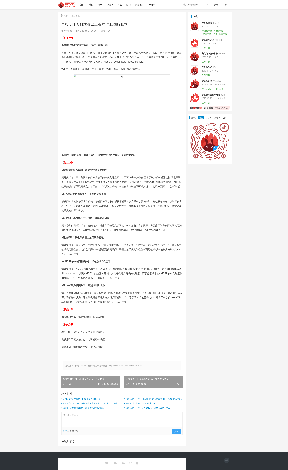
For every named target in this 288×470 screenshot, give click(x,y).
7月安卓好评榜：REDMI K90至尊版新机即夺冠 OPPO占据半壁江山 (154, 398)
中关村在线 (67, 30)
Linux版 (220, 88)
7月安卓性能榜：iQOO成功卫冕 (141, 403)
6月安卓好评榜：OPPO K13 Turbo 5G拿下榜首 (148, 407)
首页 (64, 15)
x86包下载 (206, 34)
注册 (225, 4)
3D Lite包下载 (220, 34)
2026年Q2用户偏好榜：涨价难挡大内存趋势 (83, 407)
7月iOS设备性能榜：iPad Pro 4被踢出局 (82, 398)
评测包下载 (207, 31)
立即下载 (206, 47)
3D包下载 (218, 31)
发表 (176, 431)
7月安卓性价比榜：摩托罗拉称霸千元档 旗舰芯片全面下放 (90, 403)
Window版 (206, 88)
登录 (216, 4)
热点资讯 (75, 15)
